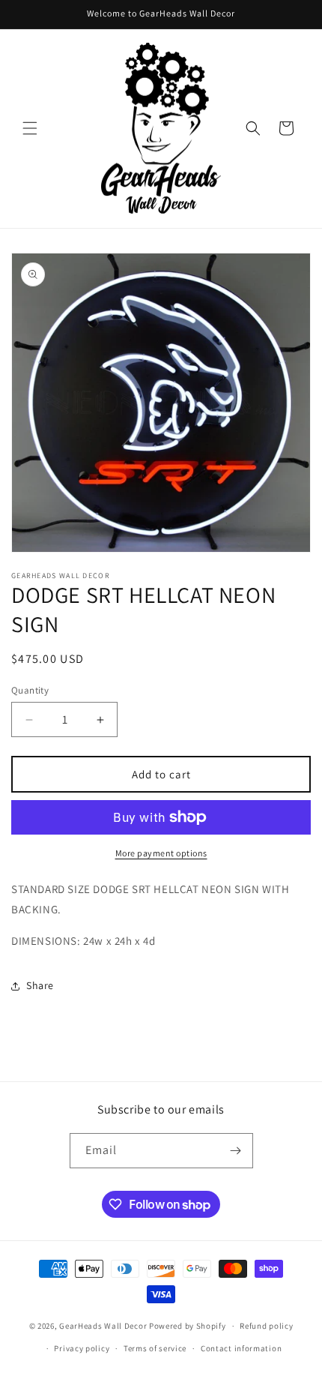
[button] (29, 128)
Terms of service (155, 1348)
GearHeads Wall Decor (104, 1326)
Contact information (241, 1348)
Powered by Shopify (187, 1326)
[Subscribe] (235, 1150)
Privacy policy (81, 1348)
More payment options (161, 853)
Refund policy (266, 1326)
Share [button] (40, 985)
